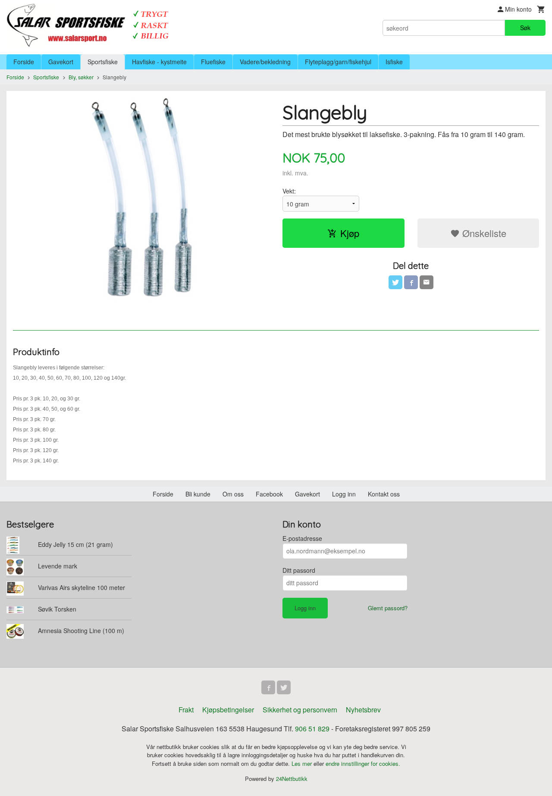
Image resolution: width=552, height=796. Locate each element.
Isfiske (394, 61)
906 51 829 (312, 729)
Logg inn (344, 494)
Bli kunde (197, 494)
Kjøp (349, 233)
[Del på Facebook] (411, 282)
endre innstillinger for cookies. (363, 763)
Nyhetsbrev (363, 710)
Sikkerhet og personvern (300, 710)
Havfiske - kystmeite (159, 61)
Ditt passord (298, 570)
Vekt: (289, 191)
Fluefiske (213, 61)
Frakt (186, 710)
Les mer (303, 763)
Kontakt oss (384, 494)
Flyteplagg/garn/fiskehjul (338, 61)
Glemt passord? (388, 608)
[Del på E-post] (426, 282)
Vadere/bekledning (265, 61)
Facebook (269, 494)
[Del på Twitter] (395, 282)
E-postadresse (302, 538)
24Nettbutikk (291, 778)
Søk (525, 27)
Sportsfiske (103, 61)
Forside (23, 61)
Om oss (233, 494)
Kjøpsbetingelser (228, 710)
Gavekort (60, 61)
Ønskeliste (483, 233)
